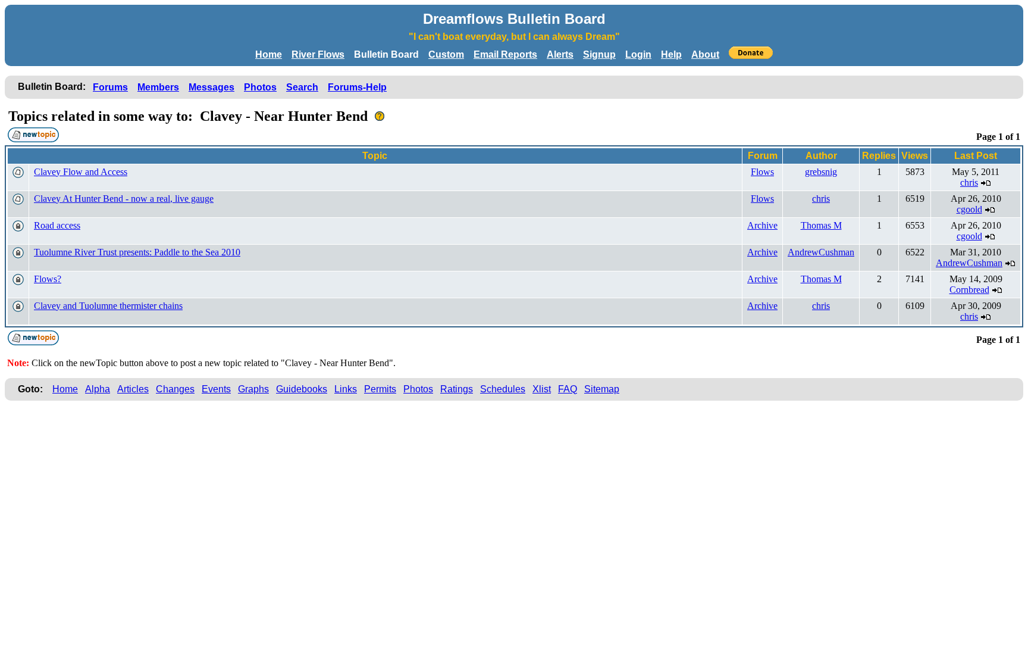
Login (638, 54)
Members (158, 87)
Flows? (47, 279)
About (705, 54)
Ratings (456, 389)
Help (671, 54)
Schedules (502, 389)
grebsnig (821, 172)
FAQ (567, 389)
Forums (110, 87)
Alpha (97, 389)
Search (302, 87)
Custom (446, 54)
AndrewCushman (821, 252)
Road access (57, 225)
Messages (211, 87)
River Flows (318, 54)
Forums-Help (357, 87)
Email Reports (505, 54)
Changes (175, 389)
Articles (133, 389)
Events (216, 389)
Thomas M (821, 225)
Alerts (560, 54)
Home (268, 54)
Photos (260, 87)
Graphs (253, 389)
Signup (599, 54)
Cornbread (969, 290)
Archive (762, 225)
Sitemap (601, 389)
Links (345, 389)
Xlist (541, 389)
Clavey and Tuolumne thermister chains (108, 306)
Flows (762, 172)
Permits (380, 389)
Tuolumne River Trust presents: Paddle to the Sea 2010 (137, 252)
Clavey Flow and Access (80, 172)
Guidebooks (301, 389)
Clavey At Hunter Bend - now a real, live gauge (124, 198)
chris (969, 182)
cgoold (969, 209)
